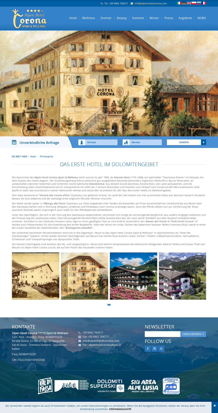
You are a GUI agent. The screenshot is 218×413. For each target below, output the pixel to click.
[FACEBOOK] (148, 349)
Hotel (33, 156)
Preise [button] (168, 18)
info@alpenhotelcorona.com (151, 3)
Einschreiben (191, 334)
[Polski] (194, 3)
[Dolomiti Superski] (107, 385)
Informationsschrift (120, 409)
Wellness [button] (88, 18)
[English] (189, 3)
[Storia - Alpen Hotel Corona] (35, 277)
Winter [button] (154, 18)
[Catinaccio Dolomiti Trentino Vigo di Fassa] (171, 385)
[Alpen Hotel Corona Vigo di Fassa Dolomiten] (34, 18)
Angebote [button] (185, 18)
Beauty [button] (122, 18)
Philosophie (46, 156)
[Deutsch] (184, 3)
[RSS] (161, 349)
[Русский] (199, 3)
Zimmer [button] (106, 18)
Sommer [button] (138, 18)
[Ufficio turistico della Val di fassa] (45, 385)
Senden (184, 142)
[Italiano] (179, 3)
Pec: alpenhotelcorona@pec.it (102, 345)
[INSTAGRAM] (155, 349)
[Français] (204, 3)
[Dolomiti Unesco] (71, 385)
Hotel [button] (73, 18)
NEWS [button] (201, 18)
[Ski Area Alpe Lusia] (143, 385)
